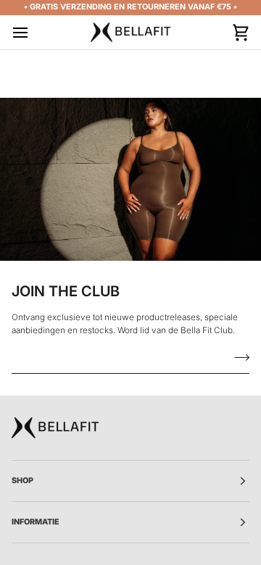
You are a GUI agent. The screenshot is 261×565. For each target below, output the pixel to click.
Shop (22, 480)
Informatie (35, 522)
